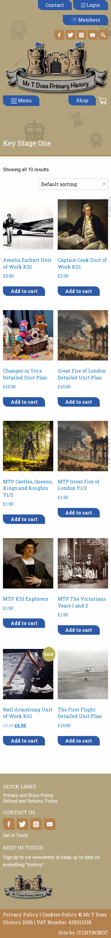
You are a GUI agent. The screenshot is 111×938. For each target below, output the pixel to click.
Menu (24, 100)
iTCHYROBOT (92, 932)
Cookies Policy (59, 914)
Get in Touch (15, 835)
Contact (55, 5)
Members (88, 20)
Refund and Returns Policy (30, 801)
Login (92, 5)
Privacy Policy (20, 914)
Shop (82, 100)
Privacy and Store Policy (28, 795)
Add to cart (24, 291)
